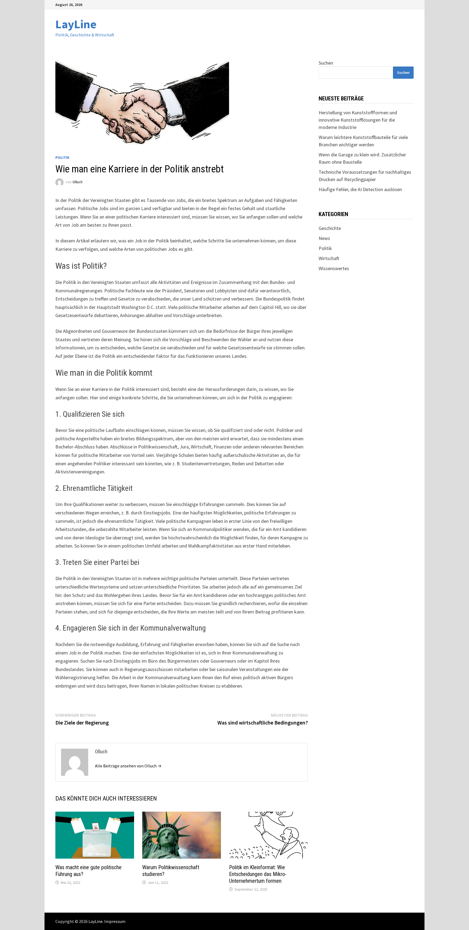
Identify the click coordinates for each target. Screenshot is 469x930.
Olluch (77, 181)
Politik (62, 157)
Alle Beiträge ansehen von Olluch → (128, 765)
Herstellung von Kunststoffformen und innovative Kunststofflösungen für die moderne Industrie (358, 119)
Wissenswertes (334, 268)
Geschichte (330, 228)
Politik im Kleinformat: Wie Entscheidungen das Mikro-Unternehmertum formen (258, 874)
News (324, 238)
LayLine (76, 24)
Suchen (326, 63)
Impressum (114, 921)
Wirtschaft (329, 258)
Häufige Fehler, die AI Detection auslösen (360, 189)
